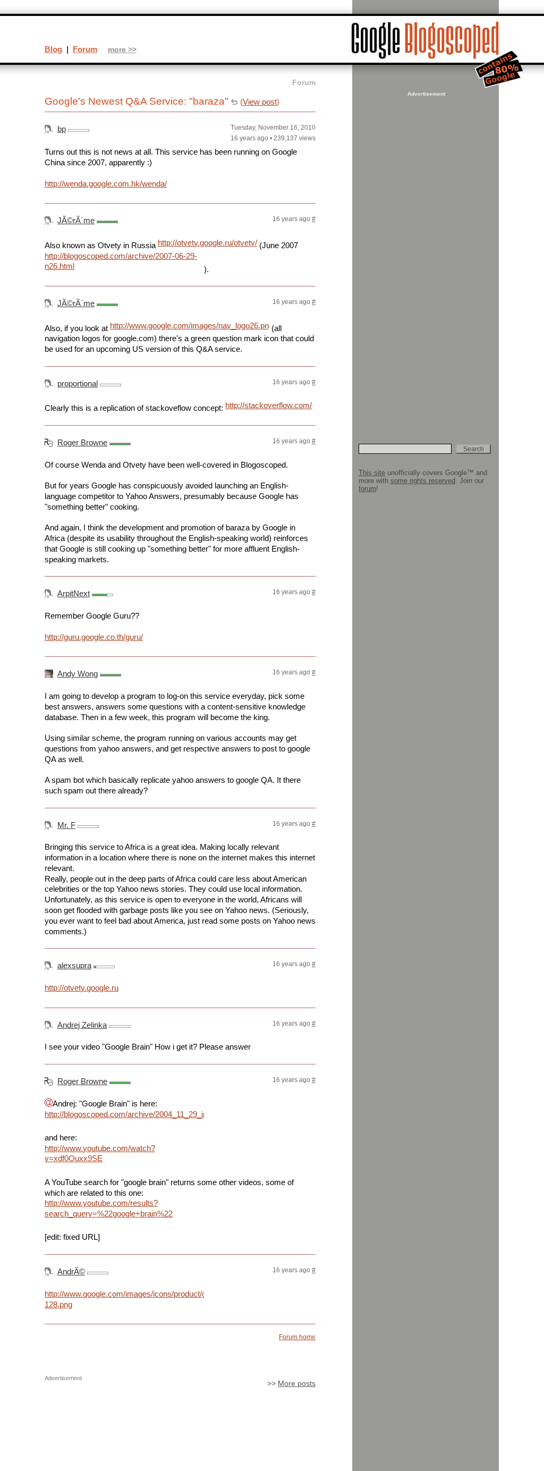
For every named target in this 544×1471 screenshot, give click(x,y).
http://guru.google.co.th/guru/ (94, 636)
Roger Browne (82, 442)
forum (367, 489)
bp (61, 128)
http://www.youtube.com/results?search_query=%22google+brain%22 (109, 1208)
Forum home (297, 1337)
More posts (297, 1384)
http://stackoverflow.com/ (268, 405)
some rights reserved (422, 481)
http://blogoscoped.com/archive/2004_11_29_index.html (124, 1114)
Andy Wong (77, 673)
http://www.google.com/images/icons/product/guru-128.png (124, 1299)
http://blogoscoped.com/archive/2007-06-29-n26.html (121, 261)
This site (372, 473)
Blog (53, 49)
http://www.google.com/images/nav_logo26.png (189, 325)
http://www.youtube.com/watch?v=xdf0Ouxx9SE (100, 1153)
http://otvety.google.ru (81, 987)
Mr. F (66, 825)
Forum (85, 49)
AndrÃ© (71, 1271)
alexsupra (74, 965)
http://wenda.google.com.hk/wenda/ (106, 183)
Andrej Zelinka (82, 1024)
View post (260, 101)
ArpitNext (73, 593)
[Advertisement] (425, 258)
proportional (77, 383)
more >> (122, 50)
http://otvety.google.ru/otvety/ (207, 242)
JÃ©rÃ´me (76, 220)
